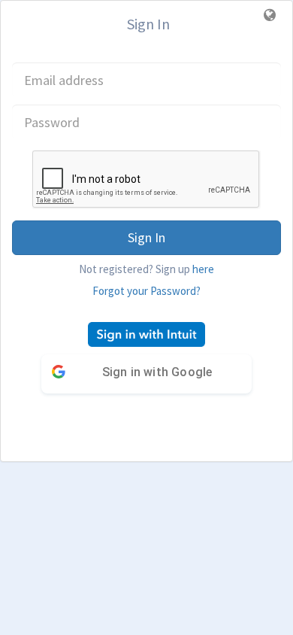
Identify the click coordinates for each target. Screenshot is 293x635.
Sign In (146, 237)
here (203, 269)
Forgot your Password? (146, 291)
